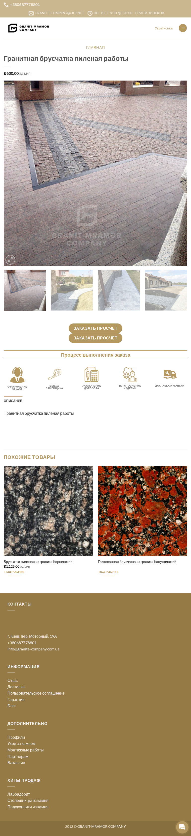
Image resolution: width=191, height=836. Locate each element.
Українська (164, 28)
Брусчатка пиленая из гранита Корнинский (38, 561)
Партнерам (17, 756)
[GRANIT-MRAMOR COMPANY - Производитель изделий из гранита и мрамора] (28, 28)
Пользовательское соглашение (36, 693)
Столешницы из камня (27, 800)
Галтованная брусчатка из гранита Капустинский (137, 561)
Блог (11, 705)
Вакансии (16, 762)
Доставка (16, 686)
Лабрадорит (18, 794)
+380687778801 (22, 642)
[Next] (177, 173)
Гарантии (16, 699)
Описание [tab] (13, 401)
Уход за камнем (21, 743)
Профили (16, 737)
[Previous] (13, 173)
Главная (95, 47)
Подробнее (14, 571)
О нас (12, 680)
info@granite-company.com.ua (33, 648)
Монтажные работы (25, 749)
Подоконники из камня (27, 806)
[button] (183, 28)
